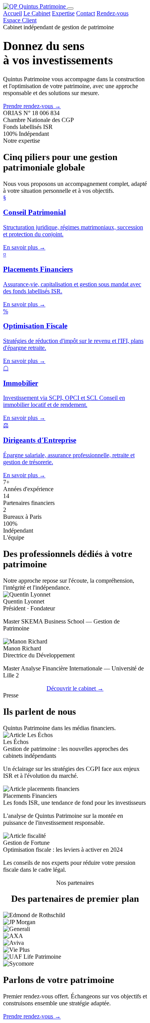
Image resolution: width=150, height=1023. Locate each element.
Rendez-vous (112, 13)
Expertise (63, 13)
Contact (85, 13)
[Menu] (70, 8)
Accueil (12, 13)
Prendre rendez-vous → (32, 106)
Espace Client (20, 20)
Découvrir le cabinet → (75, 688)
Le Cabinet (36, 13)
